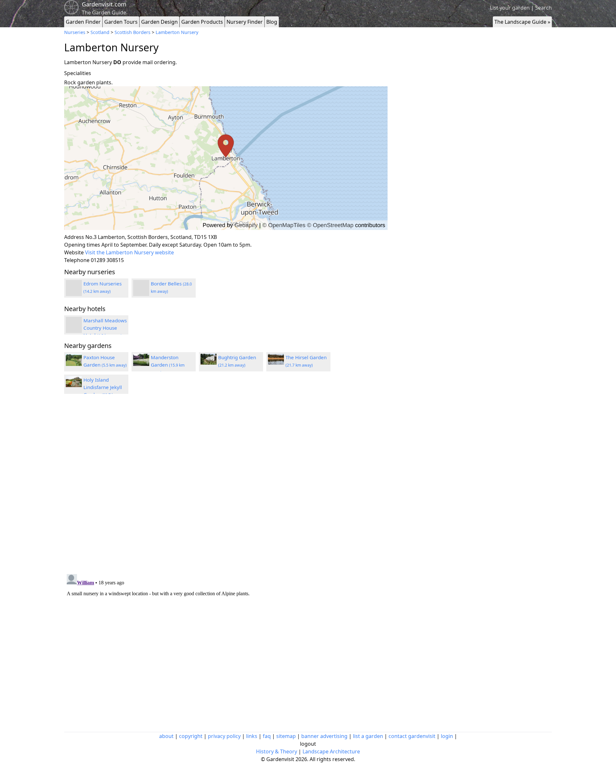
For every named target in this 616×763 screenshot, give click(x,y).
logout (308, 743)
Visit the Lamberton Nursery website (129, 252)
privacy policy (224, 736)
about (166, 736)
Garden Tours (121, 21)
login (447, 736)
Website (74, 252)
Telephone (77, 260)
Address (74, 237)
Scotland (99, 32)
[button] (226, 158)
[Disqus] (226, 485)
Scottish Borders (132, 32)
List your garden (510, 7)
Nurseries (74, 32)
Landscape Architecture (331, 751)
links (251, 736)
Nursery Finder (245, 21)
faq (267, 736)
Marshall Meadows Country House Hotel (105, 327)
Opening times (82, 244)
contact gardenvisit (412, 736)
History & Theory (276, 751)
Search (543, 7)
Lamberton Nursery (177, 32)
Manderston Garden (167, 364)
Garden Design (159, 21)
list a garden (368, 736)
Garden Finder (83, 21)
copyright (190, 736)
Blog (271, 21)
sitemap (286, 736)
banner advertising (324, 736)
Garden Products (202, 21)
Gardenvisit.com (104, 4)
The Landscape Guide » (522, 21)
